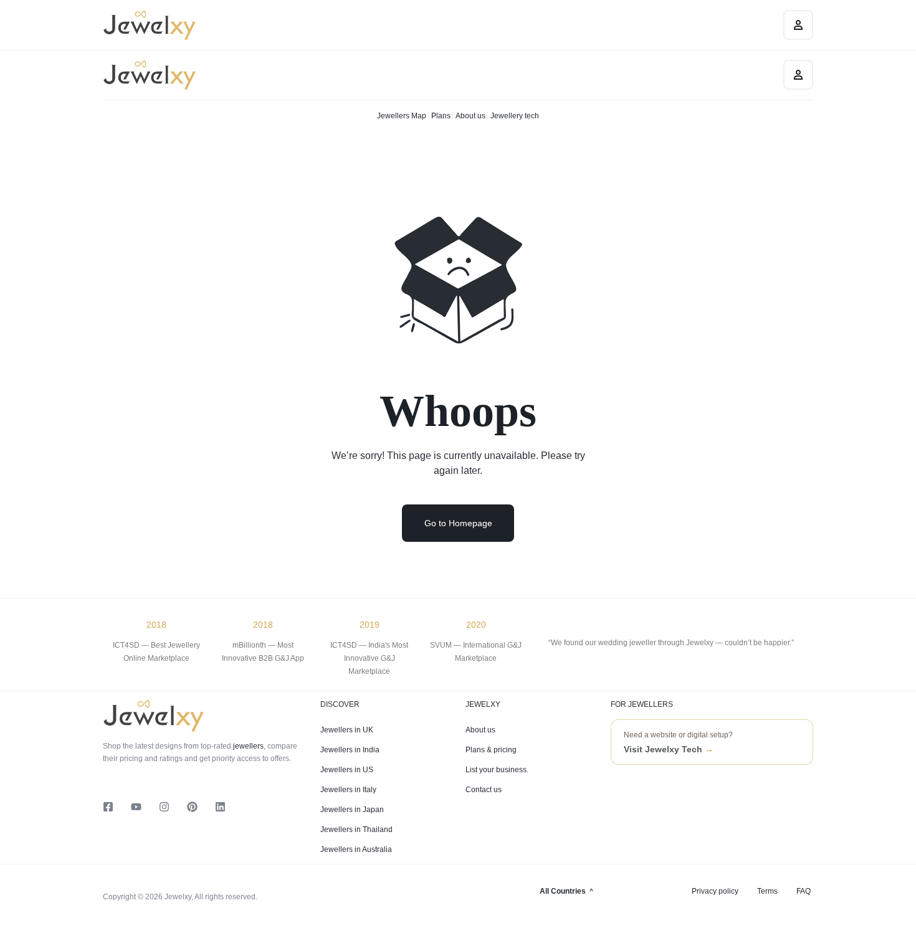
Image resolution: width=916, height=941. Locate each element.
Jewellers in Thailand (356, 829)
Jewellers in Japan (352, 809)
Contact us (483, 789)
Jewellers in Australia (356, 849)
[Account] (798, 75)
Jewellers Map (401, 115)
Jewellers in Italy (348, 789)
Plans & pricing (491, 749)
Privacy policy (715, 891)
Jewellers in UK (346, 730)
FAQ (803, 891)
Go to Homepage (458, 523)
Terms (767, 891)
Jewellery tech (514, 115)
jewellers (247, 746)
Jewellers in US (346, 769)
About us (470, 115)
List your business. (496, 769)
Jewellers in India (349, 749)
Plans (441, 115)
